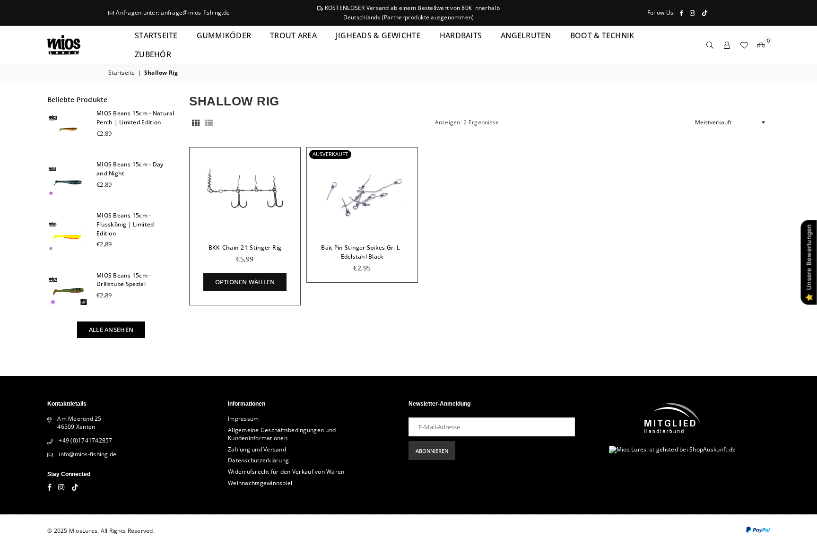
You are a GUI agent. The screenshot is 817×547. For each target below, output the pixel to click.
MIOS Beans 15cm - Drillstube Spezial (123, 279)
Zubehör (153, 54)
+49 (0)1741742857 (85, 440)
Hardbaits (461, 35)
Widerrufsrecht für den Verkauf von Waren (286, 472)
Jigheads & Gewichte (378, 35)
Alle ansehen (111, 329)
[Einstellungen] (727, 44)
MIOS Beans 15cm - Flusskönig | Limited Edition (125, 224)
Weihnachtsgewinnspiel (260, 483)
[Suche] (710, 44)
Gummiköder (224, 35)
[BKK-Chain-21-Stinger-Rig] (245, 192)
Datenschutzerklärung (258, 460)
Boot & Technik (602, 35)
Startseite (156, 35)
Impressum (243, 419)
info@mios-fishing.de (87, 454)
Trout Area (293, 35)
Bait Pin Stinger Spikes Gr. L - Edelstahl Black (362, 251)
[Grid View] (195, 123)
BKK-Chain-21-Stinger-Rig (245, 247)
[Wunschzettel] (744, 44)
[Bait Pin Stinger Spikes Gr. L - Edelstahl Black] (362, 192)
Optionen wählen (245, 279)
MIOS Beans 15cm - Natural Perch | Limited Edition (135, 117)
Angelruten (526, 35)
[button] (761, 44)
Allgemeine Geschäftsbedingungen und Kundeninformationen (282, 434)
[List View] (209, 123)
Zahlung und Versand (257, 449)
